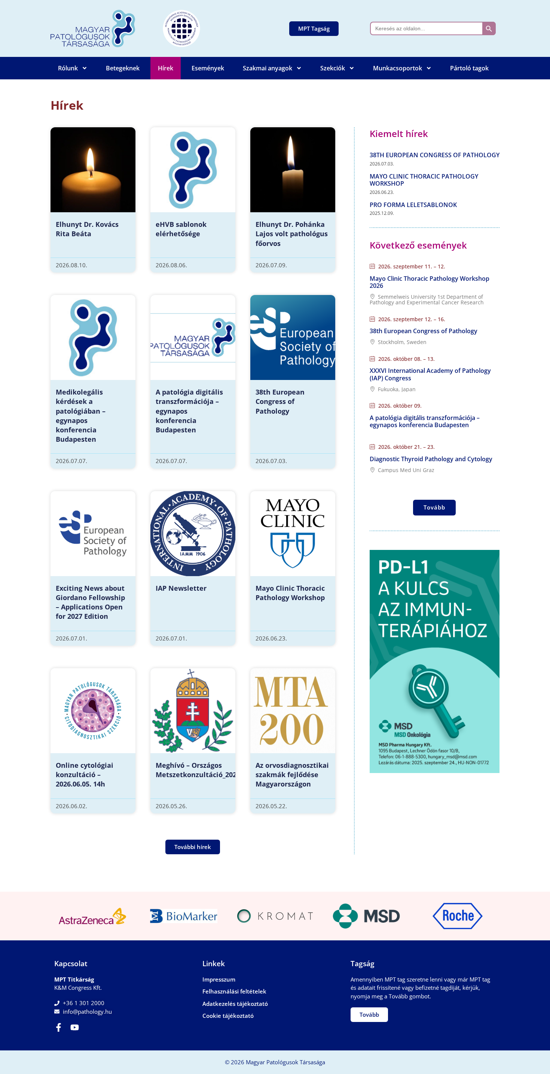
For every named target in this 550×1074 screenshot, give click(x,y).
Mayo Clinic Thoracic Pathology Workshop (290, 593)
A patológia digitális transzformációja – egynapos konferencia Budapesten (425, 421)
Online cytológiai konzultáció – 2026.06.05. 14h (84, 774)
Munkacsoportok (397, 68)
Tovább (434, 507)
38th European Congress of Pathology (280, 401)
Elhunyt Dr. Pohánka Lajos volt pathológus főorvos (292, 233)
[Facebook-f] (58, 1027)
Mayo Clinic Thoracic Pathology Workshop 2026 (429, 282)
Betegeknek (123, 68)
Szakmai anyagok (267, 68)
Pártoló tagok (469, 68)
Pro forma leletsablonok (413, 205)
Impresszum (218, 979)
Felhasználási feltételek (234, 991)
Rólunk (68, 68)
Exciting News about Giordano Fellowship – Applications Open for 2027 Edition (90, 602)
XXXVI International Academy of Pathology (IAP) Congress (430, 374)
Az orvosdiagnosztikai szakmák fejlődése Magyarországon (292, 774)
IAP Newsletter (181, 588)
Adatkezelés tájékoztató (235, 1003)
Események (208, 68)
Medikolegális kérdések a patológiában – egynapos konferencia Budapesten (81, 415)
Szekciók (332, 68)
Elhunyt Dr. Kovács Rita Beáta (87, 229)
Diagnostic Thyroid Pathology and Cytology (431, 459)
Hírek (165, 68)
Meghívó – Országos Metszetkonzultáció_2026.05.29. (208, 770)
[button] (192, 847)
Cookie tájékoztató (228, 1015)
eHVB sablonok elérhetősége (181, 229)
